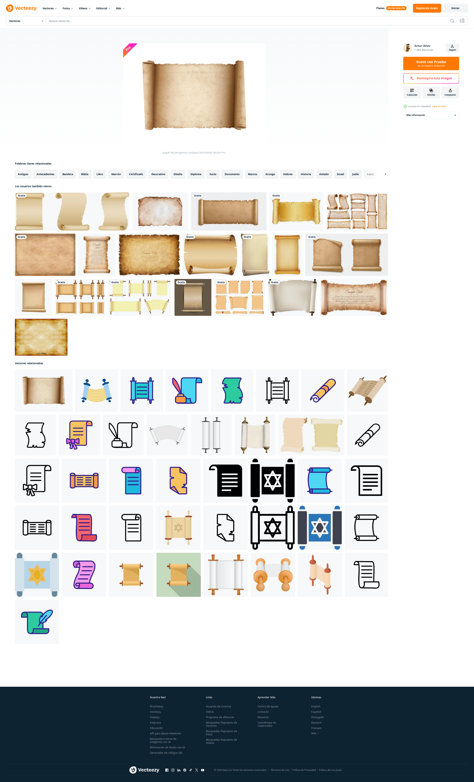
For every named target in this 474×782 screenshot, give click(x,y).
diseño (178, 174)
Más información (415, 115)
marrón (116, 174)
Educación (156, 728)
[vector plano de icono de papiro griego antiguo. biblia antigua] (131, 575)
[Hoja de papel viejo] (210, 255)
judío (355, 174)
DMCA (210, 712)
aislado (324, 174)
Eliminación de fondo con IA (167, 747)
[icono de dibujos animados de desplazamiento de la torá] (367, 390)
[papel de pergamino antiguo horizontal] (43, 390)
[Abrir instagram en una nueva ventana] (172, 770)
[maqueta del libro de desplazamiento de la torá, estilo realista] (273, 575)
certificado (136, 174)
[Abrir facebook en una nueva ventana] (166, 770)
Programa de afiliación (220, 717)
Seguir (452, 49)
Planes (380, 8)
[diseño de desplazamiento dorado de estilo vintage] (193, 297)
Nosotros (263, 717)
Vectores (48, 8)
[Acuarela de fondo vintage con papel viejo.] (160, 211)
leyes (370, 174)
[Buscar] (452, 21)
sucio (213, 174)
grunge (270, 174)
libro (99, 174)
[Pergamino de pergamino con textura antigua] (287, 255)
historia (306, 174)
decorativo (158, 174)
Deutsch (316, 722)
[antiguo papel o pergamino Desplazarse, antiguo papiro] (229, 211)
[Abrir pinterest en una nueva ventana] (184, 770)
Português (317, 717)
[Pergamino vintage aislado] (33, 297)
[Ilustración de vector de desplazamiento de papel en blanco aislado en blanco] (140, 297)
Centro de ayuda (268, 706)
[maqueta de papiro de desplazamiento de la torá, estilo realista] (211, 435)
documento (232, 174)
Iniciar (455, 8)
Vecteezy (155, 712)
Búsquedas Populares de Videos (221, 741)
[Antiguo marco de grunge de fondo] (45, 255)
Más (118, 8)
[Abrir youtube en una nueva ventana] (202, 770)
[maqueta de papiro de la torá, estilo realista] (226, 575)
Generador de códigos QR (166, 752)
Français (316, 728)
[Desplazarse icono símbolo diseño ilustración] (225, 481)
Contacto (263, 712)
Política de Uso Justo (330, 770)
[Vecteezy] (21, 8)
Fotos (66, 8)
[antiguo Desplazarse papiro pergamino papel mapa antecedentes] (346, 255)
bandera (67, 174)
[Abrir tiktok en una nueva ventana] (190, 770)
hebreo (288, 174)
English (316, 706)
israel (340, 174)
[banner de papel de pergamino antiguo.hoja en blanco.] (255, 255)
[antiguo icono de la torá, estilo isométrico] (320, 575)
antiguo (23, 174)
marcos (252, 174)
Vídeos (83, 8)
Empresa (155, 722)
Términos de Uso (280, 770)
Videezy (154, 717)
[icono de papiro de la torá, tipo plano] (178, 528)
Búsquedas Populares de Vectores (221, 724)
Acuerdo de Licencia (218, 706)
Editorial (101, 8)
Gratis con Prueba (431, 63)
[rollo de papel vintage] (296, 211)
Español (316, 712)
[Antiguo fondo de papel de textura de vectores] (41, 337)
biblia (84, 174)
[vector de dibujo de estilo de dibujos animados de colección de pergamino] (311, 435)
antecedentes (45, 174)
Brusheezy (156, 706)
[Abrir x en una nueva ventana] (196, 770)
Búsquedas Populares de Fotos (221, 732)
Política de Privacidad (304, 770)
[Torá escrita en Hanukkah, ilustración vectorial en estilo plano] (96, 390)
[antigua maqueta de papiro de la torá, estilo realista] (167, 435)
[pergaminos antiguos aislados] (72, 211)
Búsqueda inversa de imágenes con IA (163, 740)
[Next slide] (382, 174)
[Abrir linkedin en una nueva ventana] (178, 770)
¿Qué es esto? (439, 106)
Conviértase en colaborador (267, 724)
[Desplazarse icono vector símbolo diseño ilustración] (366, 481)
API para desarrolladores (165, 733)
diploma (196, 174)
